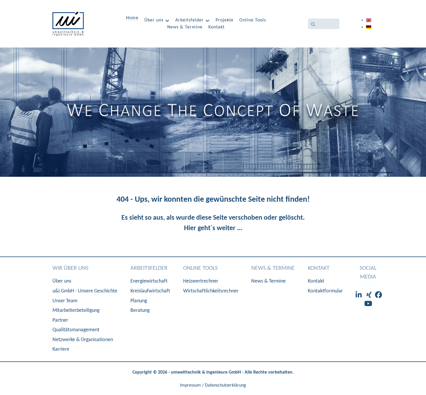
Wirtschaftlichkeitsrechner (211, 291)
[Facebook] (378, 295)
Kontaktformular (325, 291)
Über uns (61, 281)
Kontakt (316, 281)
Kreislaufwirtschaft (150, 291)
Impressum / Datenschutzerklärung (213, 385)
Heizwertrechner (200, 281)
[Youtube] (368, 304)
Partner (60, 320)
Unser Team (64, 300)
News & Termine (268, 281)
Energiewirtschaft (149, 281)
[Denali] (68, 24)
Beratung (140, 310)
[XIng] (370, 295)
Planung (138, 300)
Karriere (60, 349)
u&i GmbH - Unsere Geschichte (84, 291)
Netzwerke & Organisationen (82, 339)
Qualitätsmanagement (75, 329)
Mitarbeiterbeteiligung (75, 310)
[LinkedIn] (359, 295)
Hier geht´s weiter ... (213, 228)
